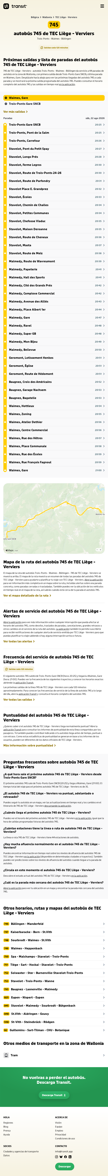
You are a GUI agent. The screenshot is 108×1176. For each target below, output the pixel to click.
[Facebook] (65, 1156)
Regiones (8, 1122)
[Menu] (102, 6)
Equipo (58, 1126)
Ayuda (6, 1134)
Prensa (7, 1130)
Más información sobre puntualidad (28, 745)
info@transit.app (64, 1151)
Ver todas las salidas (17, 699)
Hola (6, 1117)
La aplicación (62, 628)
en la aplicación (67, 84)
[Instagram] (56, 1156)
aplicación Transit (24, 682)
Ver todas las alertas (17, 641)
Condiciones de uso (65, 1138)
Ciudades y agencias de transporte (21, 1151)
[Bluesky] (61, 1157)
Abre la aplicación (94, 579)
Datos (6, 1155)
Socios (7, 1146)
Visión (58, 1122)
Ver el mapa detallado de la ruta (26, 595)
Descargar (64, 1166)
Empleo (59, 1130)
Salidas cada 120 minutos (56, 47)
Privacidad (60, 1134)
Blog (5, 1126)
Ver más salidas (14, 111)
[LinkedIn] (70, 1156)
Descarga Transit (52, 1095)
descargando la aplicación (57, 805)
